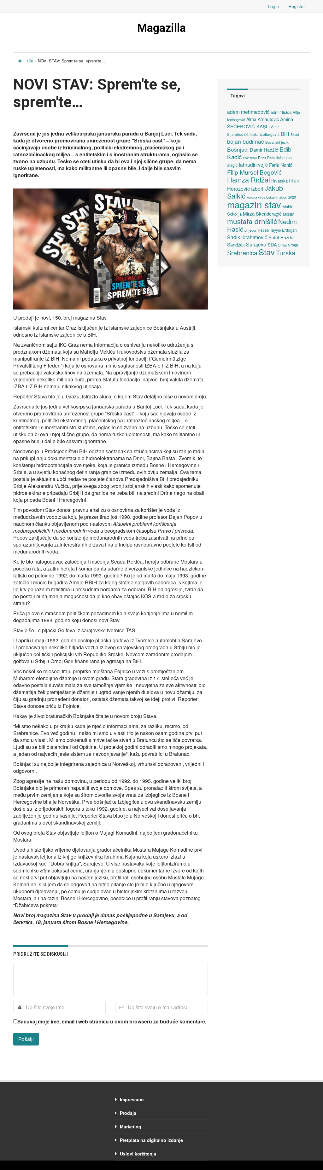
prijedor (250, 230)
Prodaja (128, 1113)
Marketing (130, 1126)
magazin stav (254, 204)
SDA (272, 244)
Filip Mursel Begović (254, 172)
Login (273, 6)
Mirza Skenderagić (262, 213)
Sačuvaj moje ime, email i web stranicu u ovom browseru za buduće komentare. (111, 1021)
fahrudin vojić (253, 164)
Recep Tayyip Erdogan (277, 230)
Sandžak (236, 244)
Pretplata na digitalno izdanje (151, 1140)
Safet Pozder (281, 237)
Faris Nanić (280, 164)
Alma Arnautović (262, 119)
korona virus (256, 197)
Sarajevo (256, 244)
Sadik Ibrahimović (247, 237)
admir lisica (281, 112)
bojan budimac (245, 141)
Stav (267, 252)
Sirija (282, 244)
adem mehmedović (248, 111)
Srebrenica (242, 252)
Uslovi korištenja (138, 1153)
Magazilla (161, 28)
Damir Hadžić (264, 149)
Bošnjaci (238, 149)
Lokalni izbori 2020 (281, 197)
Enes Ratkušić (269, 157)
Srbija (293, 244)
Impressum (132, 1099)
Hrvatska (279, 181)
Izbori (257, 188)
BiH (285, 133)
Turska (286, 252)
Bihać (295, 134)
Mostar (288, 214)
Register (296, 6)
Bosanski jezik (277, 142)
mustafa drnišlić (252, 221)
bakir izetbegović (264, 134)
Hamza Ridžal (248, 179)
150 (29, 61)
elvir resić (250, 157)
